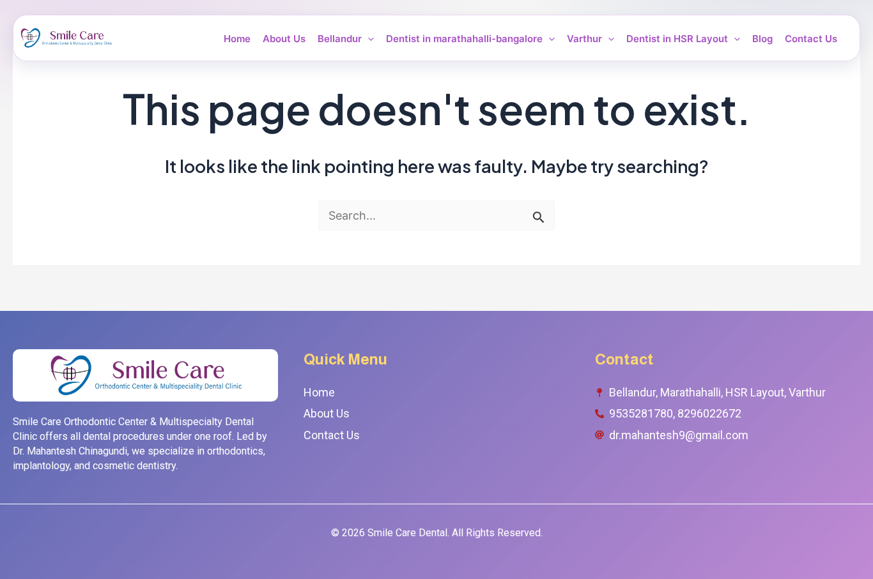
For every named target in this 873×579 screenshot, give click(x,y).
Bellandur (340, 39)
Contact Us (811, 39)
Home (237, 39)
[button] (368, 39)
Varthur (584, 39)
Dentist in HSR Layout (677, 39)
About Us (284, 39)
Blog (762, 39)
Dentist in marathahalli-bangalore (464, 39)
